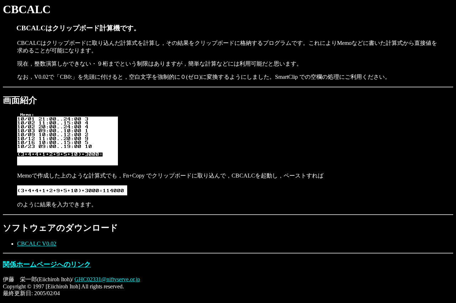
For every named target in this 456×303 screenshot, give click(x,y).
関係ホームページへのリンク (47, 264)
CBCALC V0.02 (36, 244)
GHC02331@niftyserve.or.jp (107, 279)
